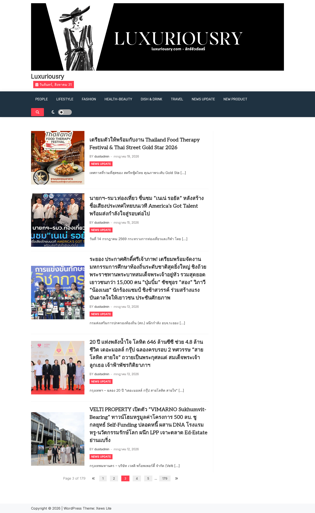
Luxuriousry (47, 76)
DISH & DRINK (151, 99)
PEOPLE (41, 99)
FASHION (89, 99)
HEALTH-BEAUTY (118, 99)
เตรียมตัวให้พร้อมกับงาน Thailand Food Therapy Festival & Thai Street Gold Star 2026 (145, 144)
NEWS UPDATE (203, 99)
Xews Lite (103, 508)
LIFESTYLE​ (64, 99)
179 (164, 478)
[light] (59, 112)
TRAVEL (177, 99)
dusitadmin (101, 156)
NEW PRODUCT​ (235, 99)
